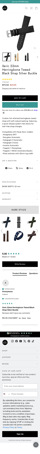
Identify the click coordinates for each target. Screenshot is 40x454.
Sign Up (20, 434)
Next (37, 231)
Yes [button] (20, 318)
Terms (19, 427)
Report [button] (24, 318)
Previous (2, 231)
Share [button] (29, 318)
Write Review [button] (20, 264)
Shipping (5, 88)
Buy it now (20, 105)
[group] (20, 254)
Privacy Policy (9, 427)
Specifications (9, 182)
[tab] (20, 274)
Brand (5, 364)
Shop (5, 351)
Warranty (6, 199)
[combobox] (6, 394)
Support (6, 357)
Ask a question (9, 161)
